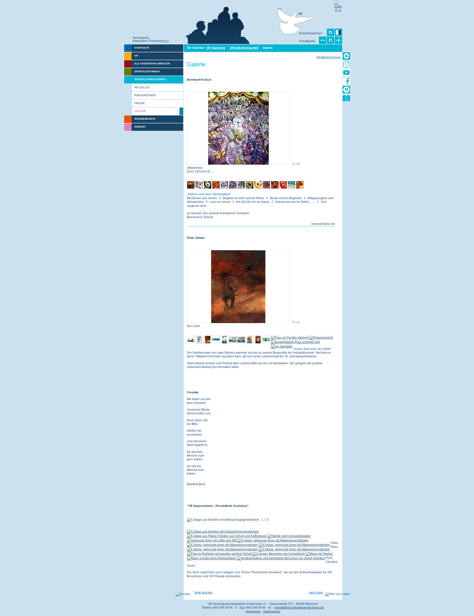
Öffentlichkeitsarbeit (244, 48)
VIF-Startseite (215, 48)
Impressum (253, 611)
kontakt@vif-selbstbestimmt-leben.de (299, 607)
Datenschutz (271, 611)
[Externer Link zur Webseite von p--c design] (338, 4)
